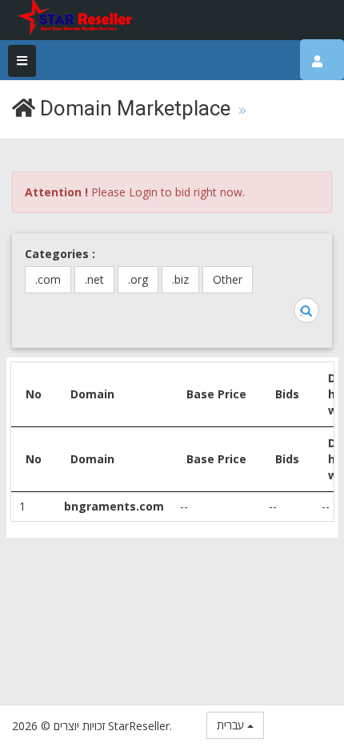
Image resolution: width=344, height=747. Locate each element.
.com (48, 279)
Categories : (60, 253)
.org (138, 279)
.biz (180, 279)
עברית (232, 725)
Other (227, 279)
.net (94, 279)
